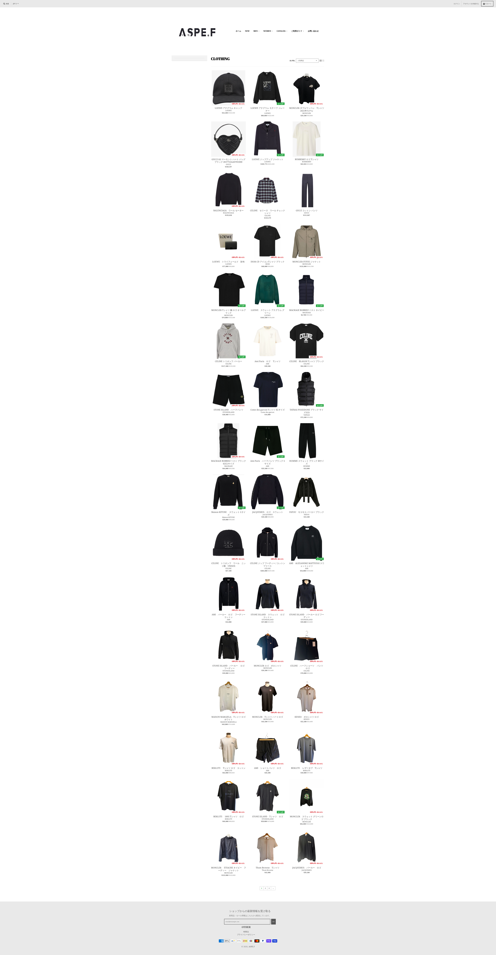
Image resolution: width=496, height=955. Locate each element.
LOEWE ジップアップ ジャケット (267, 159)
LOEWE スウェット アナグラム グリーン (267, 311)
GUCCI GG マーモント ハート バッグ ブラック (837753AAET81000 (228, 160)
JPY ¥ (15, 4)
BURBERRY (306, 161)
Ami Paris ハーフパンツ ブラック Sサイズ (267, 462)
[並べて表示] (321, 60)
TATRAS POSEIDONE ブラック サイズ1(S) (306, 411)
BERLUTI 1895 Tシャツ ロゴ (229, 816)
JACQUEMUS (268, 514)
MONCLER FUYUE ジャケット (306, 261)
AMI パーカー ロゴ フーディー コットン (229, 616)
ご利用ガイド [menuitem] (296, 31)
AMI (267, 364)
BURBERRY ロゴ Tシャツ (306, 159)
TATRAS (307, 415)
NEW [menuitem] (247, 31)
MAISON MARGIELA (228, 722)
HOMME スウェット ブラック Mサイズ (306, 462)
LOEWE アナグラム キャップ (228, 108)
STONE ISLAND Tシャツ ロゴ (267, 816)
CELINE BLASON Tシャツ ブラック (306, 361)
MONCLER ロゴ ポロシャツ (268, 665)
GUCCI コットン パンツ (306, 210)
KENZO (306, 719)
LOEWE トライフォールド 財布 (228, 261)
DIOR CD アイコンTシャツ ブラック (267, 261)
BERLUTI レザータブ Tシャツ (306, 768)
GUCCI (228, 164)
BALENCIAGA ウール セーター (228, 210)
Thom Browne (267, 870)
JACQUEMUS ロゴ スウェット (267, 512)
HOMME (306, 466)
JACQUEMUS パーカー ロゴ (306, 867)
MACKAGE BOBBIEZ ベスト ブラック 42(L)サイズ (228, 462)
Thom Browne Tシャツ (268, 867)
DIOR (267, 264)
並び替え (292, 61)
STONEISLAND (228, 412)
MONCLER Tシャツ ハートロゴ (267, 716)
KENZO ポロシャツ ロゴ (307, 716)
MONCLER (306, 113)
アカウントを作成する (471, 4)
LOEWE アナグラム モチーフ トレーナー (268, 109)
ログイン (457, 4)
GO (273, 922)
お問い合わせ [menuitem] (313, 31)
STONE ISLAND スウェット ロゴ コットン (267, 616)
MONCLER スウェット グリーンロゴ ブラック (306, 818)
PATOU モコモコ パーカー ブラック (306, 512)
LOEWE (228, 110)
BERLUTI (228, 770)
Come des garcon (267, 412)
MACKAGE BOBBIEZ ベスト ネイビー (306, 310)
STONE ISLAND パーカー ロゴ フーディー (306, 616)
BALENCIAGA (228, 213)
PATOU (306, 514)
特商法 (246, 931)
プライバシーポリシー (246, 934)
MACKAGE (307, 312)
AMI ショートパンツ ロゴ (267, 768)
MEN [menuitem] (255, 31)
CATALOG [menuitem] (281, 31)
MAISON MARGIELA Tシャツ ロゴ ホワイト (228, 718)
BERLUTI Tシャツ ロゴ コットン (228, 768)
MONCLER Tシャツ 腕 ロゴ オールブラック (228, 311)
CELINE (268, 215)
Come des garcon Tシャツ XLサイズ (267, 409)
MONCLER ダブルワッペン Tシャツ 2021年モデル (307, 109)
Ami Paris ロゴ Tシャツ (267, 361)
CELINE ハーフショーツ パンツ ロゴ (306, 667)
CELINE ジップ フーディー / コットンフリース (267, 564)
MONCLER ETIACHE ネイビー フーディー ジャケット (228, 869)
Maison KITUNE (228, 517)
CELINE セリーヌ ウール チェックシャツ (267, 212)
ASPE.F (252, 946)
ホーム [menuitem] (238, 31)
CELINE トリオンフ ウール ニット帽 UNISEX (228, 564)
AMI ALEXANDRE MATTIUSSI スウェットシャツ (306, 564)
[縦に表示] (323, 60)
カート (488, 4)
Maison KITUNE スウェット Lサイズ (228, 513)
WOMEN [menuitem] (267, 31)
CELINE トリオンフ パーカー (228, 361)
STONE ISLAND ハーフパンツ (228, 409)
